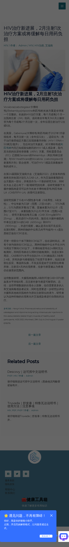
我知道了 (46, 536)
